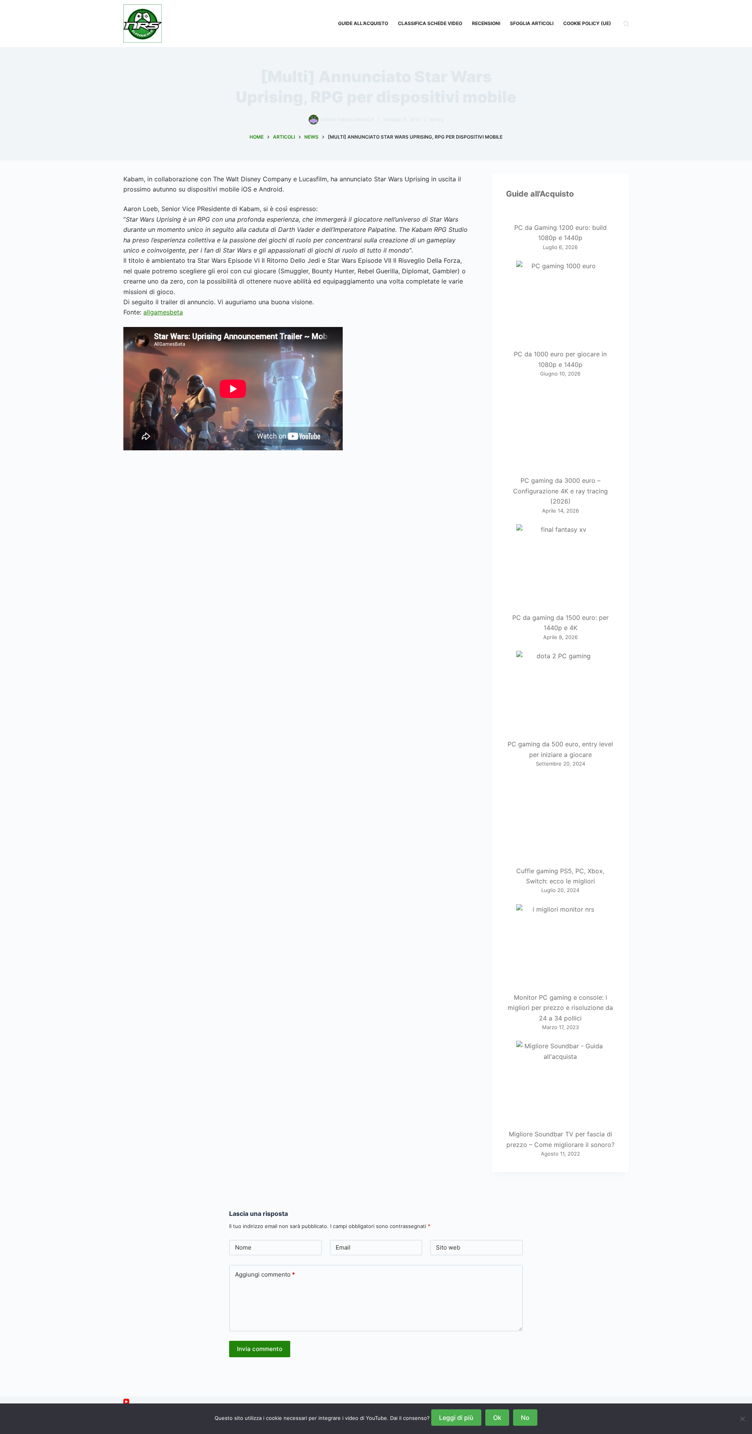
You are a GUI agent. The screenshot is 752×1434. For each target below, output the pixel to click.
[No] (742, 1419)
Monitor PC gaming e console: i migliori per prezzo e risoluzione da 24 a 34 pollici (560, 1007)
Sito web (448, 1247)
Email (343, 1247)
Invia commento (259, 1349)
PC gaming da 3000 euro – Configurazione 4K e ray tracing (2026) (560, 491)
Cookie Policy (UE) (587, 23)
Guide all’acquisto (363, 23)
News (437, 120)
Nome (243, 1247)
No (525, 1417)
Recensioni (486, 23)
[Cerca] (626, 23)
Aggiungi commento (265, 1274)
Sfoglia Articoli (531, 23)
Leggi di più (456, 1417)
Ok (497, 1417)
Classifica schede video (430, 23)
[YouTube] (126, 1402)
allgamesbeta (163, 312)
